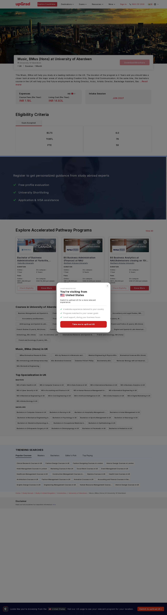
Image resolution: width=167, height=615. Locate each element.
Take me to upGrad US (83, 324)
